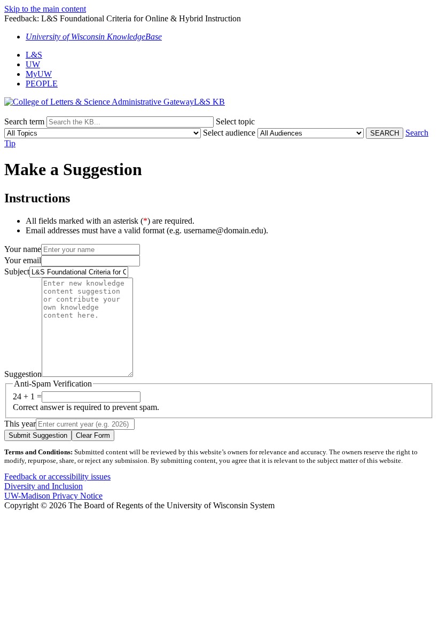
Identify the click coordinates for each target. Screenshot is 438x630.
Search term (24, 121)
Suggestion (23, 374)
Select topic (235, 121)
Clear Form (93, 435)
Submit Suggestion (38, 435)
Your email (22, 260)
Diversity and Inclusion (43, 486)
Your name (22, 249)
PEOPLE (42, 83)
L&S (34, 54)
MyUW (39, 73)
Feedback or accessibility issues (57, 476)
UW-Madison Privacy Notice (53, 495)
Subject (16, 271)
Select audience (229, 132)
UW (33, 64)
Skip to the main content (45, 8)
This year (20, 423)
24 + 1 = (27, 396)
